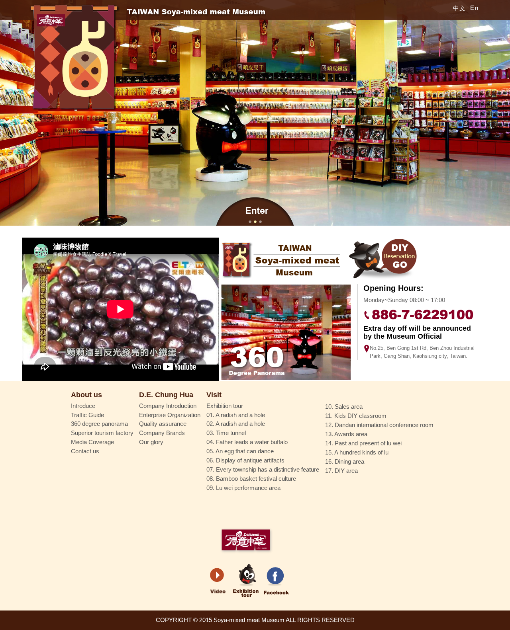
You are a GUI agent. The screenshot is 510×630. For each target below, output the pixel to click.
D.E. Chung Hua (166, 395)
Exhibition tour (224, 406)
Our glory (151, 442)
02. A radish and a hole (235, 424)
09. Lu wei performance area (243, 488)
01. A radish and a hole (235, 415)
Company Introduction (167, 406)
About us (86, 395)
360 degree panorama (99, 424)
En (474, 8)
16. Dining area (344, 461)
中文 (459, 8)
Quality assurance (162, 424)
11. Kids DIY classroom (355, 416)
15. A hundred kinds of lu (356, 452)
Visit (214, 395)
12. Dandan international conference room (379, 425)
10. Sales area (344, 407)
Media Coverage (92, 442)
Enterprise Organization (169, 415)
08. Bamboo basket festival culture (251, 479)
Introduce (83, 406)
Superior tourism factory (102, 433)
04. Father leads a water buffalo (247, 442)
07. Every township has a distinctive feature (262, 469)
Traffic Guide (87, 415)
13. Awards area (346, 434)
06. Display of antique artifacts (245, 460)
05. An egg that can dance (240, 451)
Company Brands (162, 433)
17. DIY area (341, 471)
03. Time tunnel (226, 433)
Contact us (85, 451)
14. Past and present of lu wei (363, 443)
